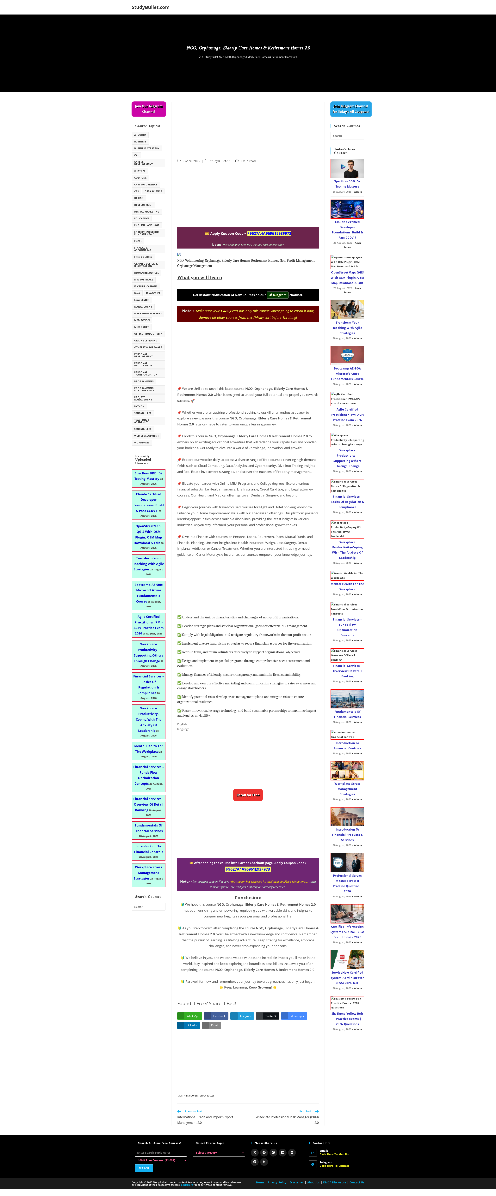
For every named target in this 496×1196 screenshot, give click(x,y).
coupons (140, 177)
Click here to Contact (334, 1166)
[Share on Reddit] (255, 1162)
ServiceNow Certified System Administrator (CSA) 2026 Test (347, 978)
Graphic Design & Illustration (146, 265)
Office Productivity (148, 333)
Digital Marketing (146, 211)
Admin (358, 191)
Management (143, 306)
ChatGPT (140, 171)
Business (140, 141)
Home (260, 1182)
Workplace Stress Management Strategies (148, 872)
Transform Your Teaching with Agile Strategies (148, 564)
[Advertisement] (248, 130)
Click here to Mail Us (334, 1154)
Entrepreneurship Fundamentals (146, 233)
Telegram (279, 295)
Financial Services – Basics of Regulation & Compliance (347, 502)
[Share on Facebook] (264, 1153)
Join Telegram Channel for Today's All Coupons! (351, 109)
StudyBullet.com (151, 7)
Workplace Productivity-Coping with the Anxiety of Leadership (149, 719)
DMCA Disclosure (334, 1182)
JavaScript (153, 293)
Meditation (142, 320)
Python (139, 406)
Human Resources (146, 272)
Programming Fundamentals (144, 389)
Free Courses (191, 1095)
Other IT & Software (148, 347)
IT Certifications (146, 286)
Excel (138, 241)
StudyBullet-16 (220, 161)
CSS (136, 191)
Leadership (141, 300)
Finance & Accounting (142, 249)
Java (137, 293)
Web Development (146, 435)
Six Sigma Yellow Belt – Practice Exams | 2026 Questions (347, 1019)
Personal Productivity (143, 364)
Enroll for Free (248, 795)
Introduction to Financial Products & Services (347, 834)
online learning (146, 340)
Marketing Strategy (148, 313)
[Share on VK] (292, 1153)
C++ (136, 155)
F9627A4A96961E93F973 (269, 233)
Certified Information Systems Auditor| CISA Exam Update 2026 (347, 932)
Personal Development (143, 355)
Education (141, 218)
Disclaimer (297, 1182)
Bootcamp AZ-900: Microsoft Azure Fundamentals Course (347, 373)
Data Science (153, 191)
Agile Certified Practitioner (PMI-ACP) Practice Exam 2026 (347, 414)
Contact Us (357, 1182)
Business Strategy (146, 148)
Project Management (143, 398)
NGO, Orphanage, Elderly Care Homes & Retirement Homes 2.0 (261, 57)
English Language (146, 225)
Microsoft (141, 327)
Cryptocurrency (145, 184)
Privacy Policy (277, 1182)
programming (144, 381)
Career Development (143, 163)
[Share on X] (255, 1153)
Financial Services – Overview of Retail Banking (148, 804)
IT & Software (143, 279)
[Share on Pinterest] (273, 1153)
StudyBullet (207, 1095)
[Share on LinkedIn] (283, 1153)
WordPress (142, 442)
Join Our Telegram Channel (149, 109)
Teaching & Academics (141, 421)
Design (139, 198)
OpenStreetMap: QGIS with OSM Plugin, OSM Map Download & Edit (347, 277)
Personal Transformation (146, 373)
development (143, 205)
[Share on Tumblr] (264, 1162)
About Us (313, 1182)
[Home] (200, 57)
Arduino (140, 134)
